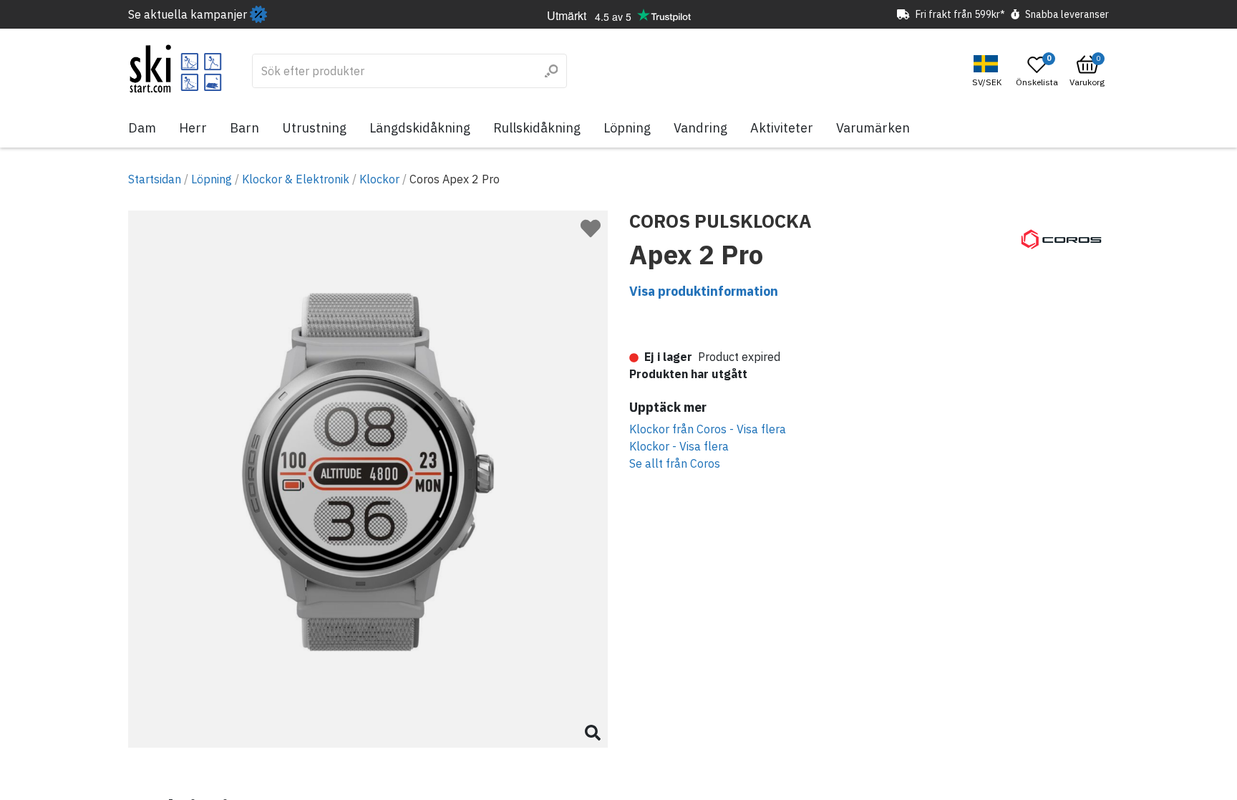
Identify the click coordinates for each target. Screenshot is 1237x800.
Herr (193, 128)
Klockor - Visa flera (679, 446)
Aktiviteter (781, 128)
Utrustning (314, 128)
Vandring (700, 128)
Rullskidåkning (537, 128)
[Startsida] (175, 69)
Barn (244, 128)
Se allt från (674, 463)
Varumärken (873, 128)
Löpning (627, 128)
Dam (142, 128)
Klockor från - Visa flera (707, 429)
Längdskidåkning (419, 128)
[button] (989, 71)
